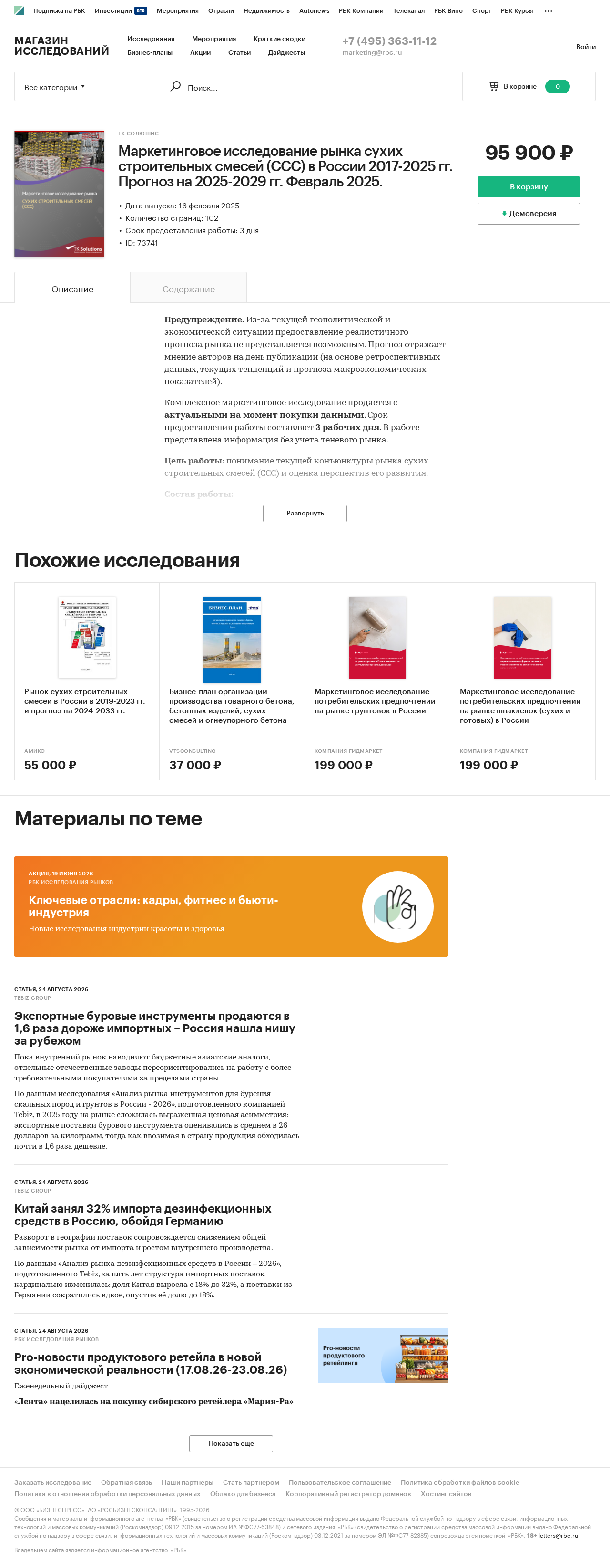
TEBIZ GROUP (32, 998)
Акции (200, 53)
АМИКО (34, 751)
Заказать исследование (53, 1483)
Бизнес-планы (150, 53)
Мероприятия (214, 39)
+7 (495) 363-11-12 (390, 41)
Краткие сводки (279, 39)
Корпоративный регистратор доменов (348, 1494)
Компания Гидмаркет (348, 751)
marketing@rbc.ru (372, 53)
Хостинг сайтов (446, 1494)
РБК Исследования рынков (71, 882)
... (548, 9)
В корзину (529, 187)
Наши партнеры (188, 1483)
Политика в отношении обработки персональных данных (107, 1494)
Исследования (150, 39)
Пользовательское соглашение (340, 1483)
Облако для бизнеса (243, 1494)
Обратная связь (126, 1483)
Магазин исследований (61, 46)
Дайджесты (286, 53)
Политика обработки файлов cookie (460, 1483)
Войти (586, 47)
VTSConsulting (192, 751)
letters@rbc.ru (558, 1534)
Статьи (239, 53)
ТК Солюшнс (138, 133)
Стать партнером (251, 1483)
